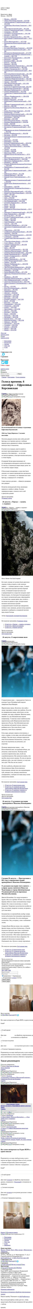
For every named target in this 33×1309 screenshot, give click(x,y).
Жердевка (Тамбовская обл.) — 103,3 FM (16, 90)
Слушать (3, 1066)
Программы (7, 341)
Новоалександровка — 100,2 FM (14, 320)
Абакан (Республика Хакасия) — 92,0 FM (16, 20)
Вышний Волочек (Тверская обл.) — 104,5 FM (18, 66)
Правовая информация (7, 1289)
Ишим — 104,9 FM (10, 314)
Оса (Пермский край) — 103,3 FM (14, 201)
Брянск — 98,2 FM (9, 46)
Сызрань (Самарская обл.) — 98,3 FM (15, 244)
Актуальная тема (7, 633)
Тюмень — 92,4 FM (10, 262)
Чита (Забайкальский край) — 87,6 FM (15, 280)
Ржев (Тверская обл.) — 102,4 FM (14, 214)
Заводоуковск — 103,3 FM (12, 309)
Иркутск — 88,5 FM (10, 106)
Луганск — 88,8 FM (10, 151)
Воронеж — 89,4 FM (10, 64)
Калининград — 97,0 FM (11, 112)
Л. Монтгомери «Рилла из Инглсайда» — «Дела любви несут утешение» (15, 1117)
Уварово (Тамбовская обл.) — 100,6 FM (16, 264)
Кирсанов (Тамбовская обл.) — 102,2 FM (16, 125)
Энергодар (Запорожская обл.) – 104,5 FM (16, 281)
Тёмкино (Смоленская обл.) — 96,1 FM (16, 249)
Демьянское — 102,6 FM (11, 306)
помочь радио (5, 334)
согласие (10, 1046)
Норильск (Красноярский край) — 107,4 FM (17, 191)
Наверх (3, 1232)
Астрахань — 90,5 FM (11, 32)
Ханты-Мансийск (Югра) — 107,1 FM (15, 272)
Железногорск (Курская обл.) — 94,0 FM (16, 88)
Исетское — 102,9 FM (10, 312)
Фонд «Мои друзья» (17, 1250)
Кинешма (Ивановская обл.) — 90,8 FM (16, 122)
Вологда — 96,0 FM (10, 62)
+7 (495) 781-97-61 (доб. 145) (20, 1258)
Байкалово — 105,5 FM (11, 296)
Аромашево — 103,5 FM (11, 294)
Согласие (10, 1035)
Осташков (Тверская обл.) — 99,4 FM (15, 202)
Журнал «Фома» (5, 1250)
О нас (6, 347)
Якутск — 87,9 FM (9, 286)
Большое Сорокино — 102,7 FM (13, 299)
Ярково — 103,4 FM (10, 330)
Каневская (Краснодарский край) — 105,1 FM (18, 114)
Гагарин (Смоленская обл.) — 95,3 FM (15, 69)
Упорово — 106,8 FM (10, 327)
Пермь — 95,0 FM (9, 206)
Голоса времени (20, 377)
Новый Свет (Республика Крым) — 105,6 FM (18, 193)
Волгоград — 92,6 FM (11, 59)
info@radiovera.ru (6, 1258)
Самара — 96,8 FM (10, 220)
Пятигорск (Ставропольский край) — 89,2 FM (18, 212)
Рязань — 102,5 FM (10, 219)
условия (13, 978)
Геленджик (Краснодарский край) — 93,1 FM (18, 74)
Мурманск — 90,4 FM (10, 162)
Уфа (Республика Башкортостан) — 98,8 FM (17, 267)
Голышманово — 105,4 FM (12, 304)
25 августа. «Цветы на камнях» (14, 626)
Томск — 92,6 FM (9, 257)
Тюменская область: (10, 291)
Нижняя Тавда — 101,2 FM (12, 318)
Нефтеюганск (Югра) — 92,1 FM (14, 173)
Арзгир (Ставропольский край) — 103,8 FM (17, 30)
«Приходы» (4, 1251)
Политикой (6, 1037)
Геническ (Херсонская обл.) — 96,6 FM (16, 75)
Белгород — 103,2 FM (10, 35)
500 (3, 970)
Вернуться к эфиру (6, 14)
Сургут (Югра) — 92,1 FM (12, 243)
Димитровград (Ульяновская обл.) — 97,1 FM (18, 80)
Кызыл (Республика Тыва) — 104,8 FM (16, 144)
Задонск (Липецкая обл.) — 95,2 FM (15, 91)
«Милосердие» (27, 1250)
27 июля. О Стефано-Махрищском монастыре (14, 1128)
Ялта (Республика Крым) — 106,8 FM (15, 288)
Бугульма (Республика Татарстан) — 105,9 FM (18, 48)
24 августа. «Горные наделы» (14, 627)
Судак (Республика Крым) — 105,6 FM (16, 241)
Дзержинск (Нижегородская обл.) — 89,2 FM (17, 78)
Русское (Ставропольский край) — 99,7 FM (17, 217)
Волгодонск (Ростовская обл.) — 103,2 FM (17, 57)
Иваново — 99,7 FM (10, 98)
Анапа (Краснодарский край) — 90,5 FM (16, 28)
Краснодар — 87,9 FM (11, 140)
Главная (4, 377)
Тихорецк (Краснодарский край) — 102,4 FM (17, 252)
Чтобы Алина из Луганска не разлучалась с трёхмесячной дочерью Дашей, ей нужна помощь (16, 1138)
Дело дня (3, 333)
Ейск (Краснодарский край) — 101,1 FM (16, 83)
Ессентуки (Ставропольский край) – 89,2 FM (17, 86)
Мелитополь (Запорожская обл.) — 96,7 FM (17, 157)
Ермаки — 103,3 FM (10, 307)
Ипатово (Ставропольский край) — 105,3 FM (18, 104)
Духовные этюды (7, 498)
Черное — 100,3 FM (10, 328)
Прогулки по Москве (12, 1066)
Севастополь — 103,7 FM (12, 230)
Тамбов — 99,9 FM (10, 246)
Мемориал (7, 1245)
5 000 (9, 970)
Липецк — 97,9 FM (10, 149)
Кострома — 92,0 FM (10, 135)
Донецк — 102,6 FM (10, 82)
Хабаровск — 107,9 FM (11, 270)
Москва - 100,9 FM (6, 16)
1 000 (5, 970)
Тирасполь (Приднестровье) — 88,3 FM (16, 251)
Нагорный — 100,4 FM (11, 317)
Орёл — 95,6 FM (9, 198)
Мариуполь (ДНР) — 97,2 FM (13, 153)
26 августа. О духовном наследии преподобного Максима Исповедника (16, 787)
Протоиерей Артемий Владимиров (16, 616)
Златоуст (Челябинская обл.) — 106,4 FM (16, 96)
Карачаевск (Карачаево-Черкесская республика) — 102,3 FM (14, 116)
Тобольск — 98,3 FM (10, 322)
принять (3, 1307)
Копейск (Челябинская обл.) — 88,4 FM (16, 133)
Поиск (19, 374)
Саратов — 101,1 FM (10, 223)
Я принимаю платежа (12, 978)
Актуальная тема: (22, 782)
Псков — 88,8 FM (9, 207)
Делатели (9, 1076)
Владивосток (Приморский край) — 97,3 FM (17, 53)
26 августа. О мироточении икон (15, 785)
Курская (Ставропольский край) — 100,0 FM (17, 143)
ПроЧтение (9, 1115)
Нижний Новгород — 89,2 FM (13, 175)
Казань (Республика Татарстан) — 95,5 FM (17, 111)
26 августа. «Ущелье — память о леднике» (18, 624)
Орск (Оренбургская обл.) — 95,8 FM (15, 199)
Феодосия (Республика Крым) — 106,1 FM (17, 269)
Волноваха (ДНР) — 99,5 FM (13, 61)
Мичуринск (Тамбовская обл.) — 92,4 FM (16, 161)
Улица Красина (5, 1068)
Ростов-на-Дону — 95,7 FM (12, 215)
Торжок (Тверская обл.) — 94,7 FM (14, 259)
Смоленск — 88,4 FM (10, 233)
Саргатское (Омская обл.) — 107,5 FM (15, 225)
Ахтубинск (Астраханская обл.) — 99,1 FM (17, 33)
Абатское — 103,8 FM (10, 293)
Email (3, 1023)
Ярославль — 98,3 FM (11, 289)
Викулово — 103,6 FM (11, 302)
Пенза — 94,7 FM (9, 204)
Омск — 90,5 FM (9, 194)
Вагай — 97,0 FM (9, 301)
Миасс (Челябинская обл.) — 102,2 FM (15, 159)
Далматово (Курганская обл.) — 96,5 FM (16, 77)
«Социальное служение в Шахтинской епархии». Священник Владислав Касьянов (15, 1078)
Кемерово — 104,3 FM (11, 119)
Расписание (7, 342)
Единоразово (17, 976)
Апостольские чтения (12, 1104)
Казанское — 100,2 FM (11, 315)
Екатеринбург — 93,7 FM (12, 85)
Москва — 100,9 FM (10, 19)
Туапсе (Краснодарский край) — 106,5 (15, 260)
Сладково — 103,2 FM (11, 325)
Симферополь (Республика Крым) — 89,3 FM (18, 231)
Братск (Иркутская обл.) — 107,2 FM (15, 41)
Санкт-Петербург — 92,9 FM (13, 222)
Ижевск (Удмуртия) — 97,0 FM (13, 99)
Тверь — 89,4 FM (9, 248)
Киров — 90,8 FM (9, 124)
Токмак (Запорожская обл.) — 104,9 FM (16, 254)
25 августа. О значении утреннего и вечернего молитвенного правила (16, 790)
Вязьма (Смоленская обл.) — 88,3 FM (15, 67)
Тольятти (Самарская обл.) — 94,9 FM (15, 256)
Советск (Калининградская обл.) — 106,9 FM (18, 235)
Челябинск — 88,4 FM (11, 277)
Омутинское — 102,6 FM (11, 323)
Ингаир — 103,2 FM (10, 310)
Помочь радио (6, 979)
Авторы (6, 344)
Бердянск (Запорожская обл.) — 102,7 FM (16, 37)
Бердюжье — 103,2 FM (11, 298)
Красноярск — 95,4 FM (11, 141)
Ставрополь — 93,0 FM (11, 236)
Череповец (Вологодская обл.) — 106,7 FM (17, 278)
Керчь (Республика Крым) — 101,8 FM (16, 120)
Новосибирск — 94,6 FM (11, 186)
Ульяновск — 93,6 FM (10, 265)
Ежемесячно (7, 976)
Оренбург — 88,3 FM (10, 196)
